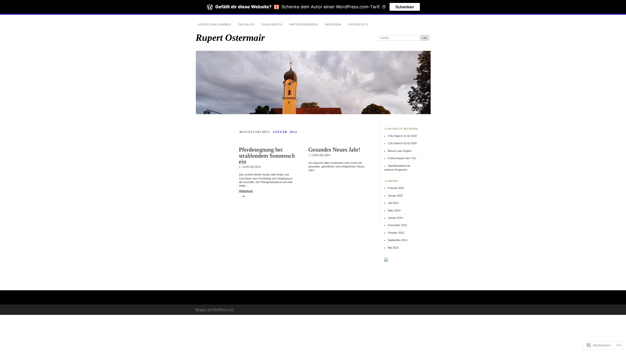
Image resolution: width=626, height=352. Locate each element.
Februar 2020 (396, 188)
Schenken (404, 6)
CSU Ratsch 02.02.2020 (402, 143)
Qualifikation (272, 24)
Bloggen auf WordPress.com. (215, 309)
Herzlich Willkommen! (214, 24)
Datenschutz (358, 24)
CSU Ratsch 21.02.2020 (402, 135)
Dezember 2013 (397, 225)
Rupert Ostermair (230, 37)
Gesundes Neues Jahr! (334, 149)
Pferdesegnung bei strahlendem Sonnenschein (267, 155)
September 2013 (397, 240)
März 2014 (394, 210)
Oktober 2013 (396, 232)
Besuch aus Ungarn (400, 150)
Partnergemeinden (303, 24)
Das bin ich (246, 24)
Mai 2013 (393, 247)
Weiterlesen (246, 193)
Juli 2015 (393, 202)
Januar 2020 (395, 195)
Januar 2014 (395, 217)
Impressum (333, 24)
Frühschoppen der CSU (402, 158)
